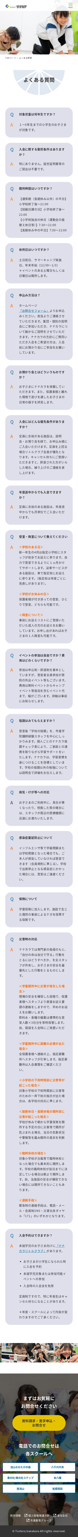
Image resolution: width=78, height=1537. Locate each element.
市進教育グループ (41, 1520)
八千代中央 (57, 1467)
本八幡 (57, 1477)
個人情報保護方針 (39, 1515)
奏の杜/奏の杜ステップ (20, 1477)
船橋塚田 (57, 1488)
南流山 (20, 1488)
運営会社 (62, 1515)
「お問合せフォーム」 (34, 310)
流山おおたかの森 (20, 1467)
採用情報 (15, 1515)
